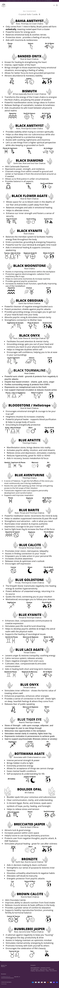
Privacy (47, 970)
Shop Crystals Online (35, 967)
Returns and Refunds (40, 970)
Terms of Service (53, 970)
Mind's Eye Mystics (4, 966)
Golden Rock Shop (43, 969)
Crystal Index (51, 969)
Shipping (33, 970)
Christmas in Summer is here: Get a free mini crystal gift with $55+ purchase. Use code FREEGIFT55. (29, 0)
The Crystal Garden (35, 969)
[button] (57, 5)
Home (24, 11)
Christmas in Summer (45, 967)
